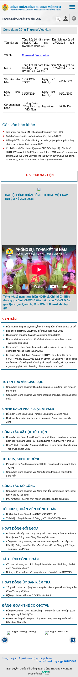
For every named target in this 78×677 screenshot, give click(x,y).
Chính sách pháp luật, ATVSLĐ (28, 409)
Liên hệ (48, 658)
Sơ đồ (17, 658)
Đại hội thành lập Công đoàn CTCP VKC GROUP (31, 514)
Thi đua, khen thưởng (21, 459)
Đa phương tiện (40, 175)
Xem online (42, 55)
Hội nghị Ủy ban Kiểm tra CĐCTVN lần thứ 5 (28, 595)
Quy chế (38, 658)
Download (28, 55)
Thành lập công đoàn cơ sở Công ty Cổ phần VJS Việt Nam (36, 518)
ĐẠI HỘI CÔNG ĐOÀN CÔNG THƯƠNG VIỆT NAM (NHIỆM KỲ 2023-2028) (36, 197)
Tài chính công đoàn (20, 559)
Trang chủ (7, 658)
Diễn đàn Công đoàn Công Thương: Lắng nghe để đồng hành (37, 414)
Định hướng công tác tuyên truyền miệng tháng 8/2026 (33, 136)
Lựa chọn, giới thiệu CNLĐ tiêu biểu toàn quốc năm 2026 (34, 132)
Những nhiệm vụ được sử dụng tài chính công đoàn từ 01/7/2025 (39, 572)
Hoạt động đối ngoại (20, 528)
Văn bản (9, 319)
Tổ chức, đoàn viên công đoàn (29, 509)
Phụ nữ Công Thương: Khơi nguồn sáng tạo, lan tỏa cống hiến (37, 499)
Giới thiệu (27, 658)
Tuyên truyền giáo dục (22, 382)
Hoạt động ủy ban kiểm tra (26, 582)
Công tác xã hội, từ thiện (24, 432)
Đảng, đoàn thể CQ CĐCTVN (25, 605)
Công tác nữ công (18, 486)
